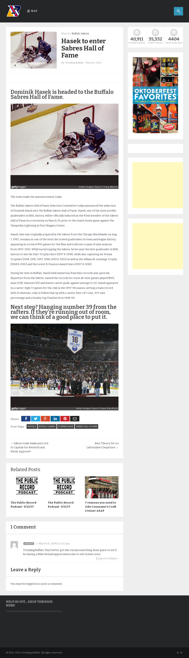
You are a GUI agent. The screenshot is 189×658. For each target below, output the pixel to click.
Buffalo (32, 426)
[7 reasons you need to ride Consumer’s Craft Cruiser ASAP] (101, 497)
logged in (31, 583)
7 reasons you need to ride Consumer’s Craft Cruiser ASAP (100, 506)
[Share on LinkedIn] (55, 418)
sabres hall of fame (86, 426)
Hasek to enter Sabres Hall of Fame (83, 48)
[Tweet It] (35, 418)
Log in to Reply (107, 558)
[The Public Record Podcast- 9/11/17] (64, 497)
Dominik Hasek (65, 426)
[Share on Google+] (45, 418)
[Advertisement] (160, 185)
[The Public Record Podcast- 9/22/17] (27, 497)
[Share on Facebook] (25, 418)
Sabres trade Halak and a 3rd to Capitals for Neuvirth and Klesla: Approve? (29, 447)
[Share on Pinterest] (65, 418)
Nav (34, 11)
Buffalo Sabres (80, 33)
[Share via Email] (74, 418)
